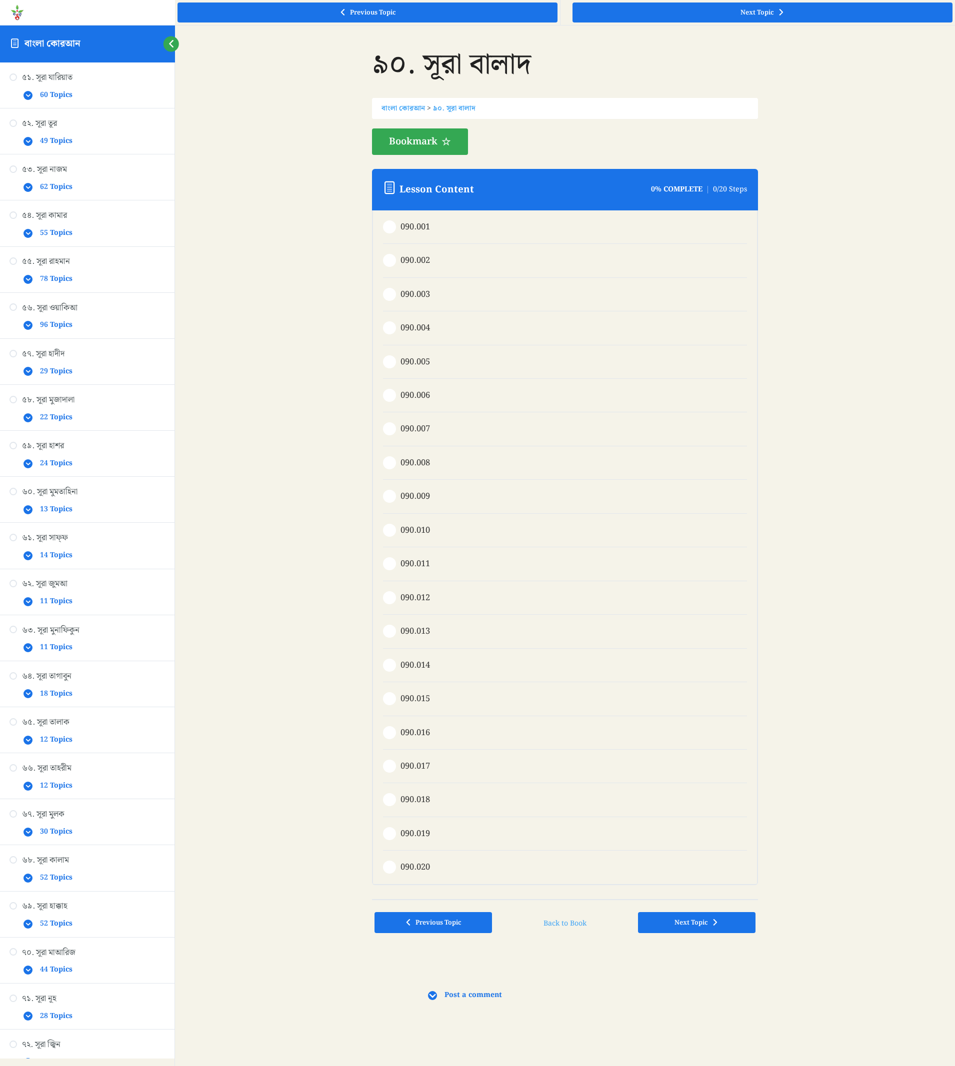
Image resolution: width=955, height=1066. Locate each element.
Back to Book (565, 923)
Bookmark (413, 141)
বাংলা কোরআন (52, 43)
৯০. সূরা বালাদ (454, 108)
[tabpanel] (565, 141)
